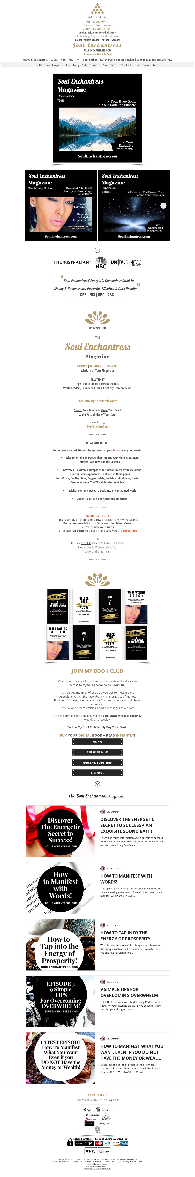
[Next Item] (163, 206)
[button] (97, 60)
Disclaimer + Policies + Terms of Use (97, 1169)
